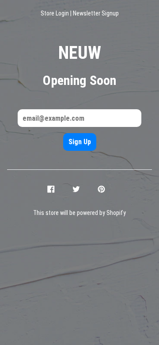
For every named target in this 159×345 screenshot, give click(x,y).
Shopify (116, 212)
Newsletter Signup (96, 13)
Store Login (55, 13)
